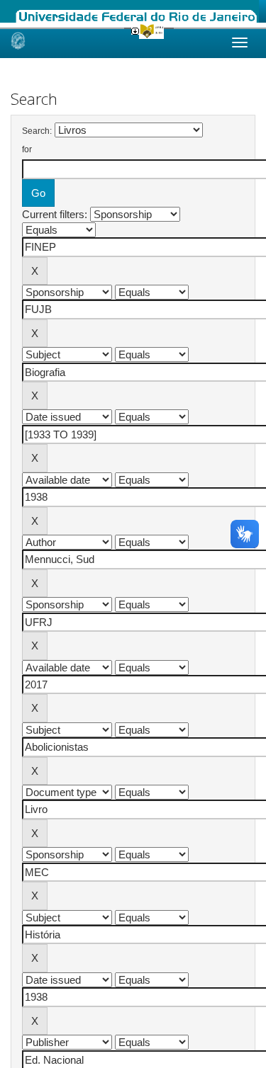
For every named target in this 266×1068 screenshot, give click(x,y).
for (27, 149)
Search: (37, 131)
